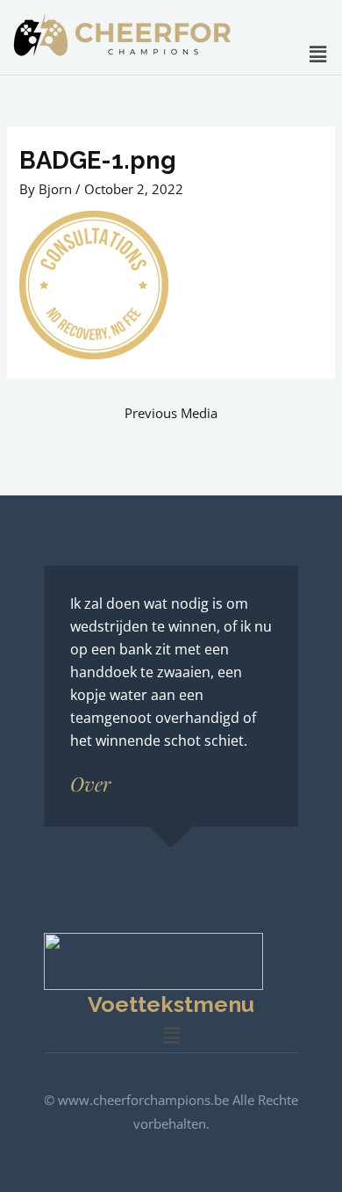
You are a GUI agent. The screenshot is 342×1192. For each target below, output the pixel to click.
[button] (318, 53)
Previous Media (171, 413)
